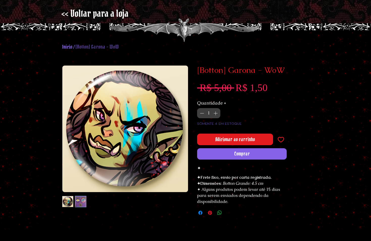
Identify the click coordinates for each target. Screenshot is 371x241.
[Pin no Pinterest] (210, 213)
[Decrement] (201, 113)
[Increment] (216, 113)
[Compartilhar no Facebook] (200, 213)
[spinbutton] (209, 113)
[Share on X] (229, 213)
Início (67, 46)
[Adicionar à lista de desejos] (281, 139)
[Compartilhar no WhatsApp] (220, 213)
